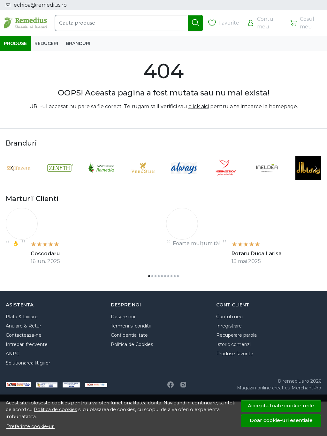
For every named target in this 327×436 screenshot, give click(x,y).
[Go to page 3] (155, 276)
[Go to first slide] (314, 168)
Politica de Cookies (132, 344)
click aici (198, 106)
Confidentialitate (129, 335)
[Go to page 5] (162, 276)
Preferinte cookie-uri (30, 426)
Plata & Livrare (22, 316)
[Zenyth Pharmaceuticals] (60, 180)
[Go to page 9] (175, 276)
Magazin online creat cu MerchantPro (279, 388)
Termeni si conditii (131, 326)
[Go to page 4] (159, 276)
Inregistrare (229, 326)
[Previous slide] (12, 168)
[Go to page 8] (171, 276)
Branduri (78, 43)
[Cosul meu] (305, 23)
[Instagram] (183, 384)
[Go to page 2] (152, 276)
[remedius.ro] (25, 23)
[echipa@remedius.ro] (10, 5)
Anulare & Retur (23, 326)
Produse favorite (234, 354)
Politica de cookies (55, 409)
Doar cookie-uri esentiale (281, 420)
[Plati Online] (96, 384)
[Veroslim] (143, 180)
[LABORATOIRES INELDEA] (267, 180)
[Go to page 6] (165, 276)
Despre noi (123, 316)
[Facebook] (170, 384)
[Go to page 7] (168, 276)
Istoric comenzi (233, 344)
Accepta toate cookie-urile (281, 405)
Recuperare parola (236, 335)
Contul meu (229, 316)
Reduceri (46, 43)
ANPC (12, 354)
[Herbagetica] (226, 180)
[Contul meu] (264, 23)
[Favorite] (224, 23)
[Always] (184, 180)
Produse (15, 43)
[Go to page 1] (149, 276)
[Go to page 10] (178, 276)
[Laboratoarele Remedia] (101, 180)
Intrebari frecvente (27, 344)
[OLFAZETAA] (19, 180)
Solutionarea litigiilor (28, 363)
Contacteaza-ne (24, 335)
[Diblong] (308, 180)
